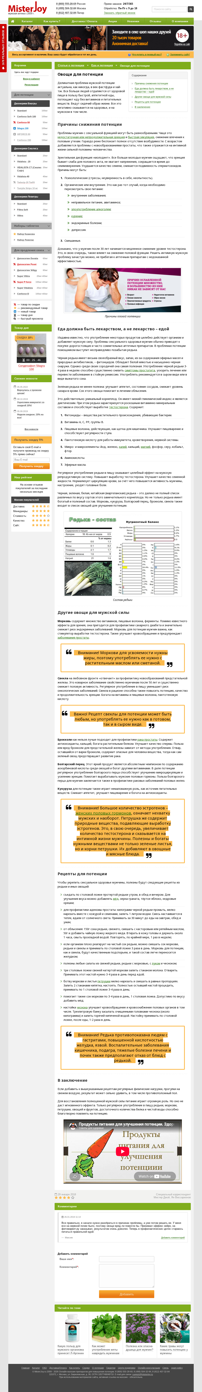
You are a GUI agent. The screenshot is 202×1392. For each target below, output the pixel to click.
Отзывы (155, 21)
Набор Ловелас (25, 240)
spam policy (177, 1368)
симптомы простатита (140, 370)
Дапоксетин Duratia (27, 258)
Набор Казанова (26, 234)
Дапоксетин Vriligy (27, 270)
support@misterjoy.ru (142, 1374)
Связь (166, 1368)
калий (123, 447)
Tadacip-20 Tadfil (26, 182)
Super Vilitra (23, 276)
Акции (112, 21)
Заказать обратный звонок (119, 12)
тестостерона (118, 407)
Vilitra (20, 215)
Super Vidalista (25, 288)
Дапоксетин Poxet (26, 264)
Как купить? (52, 21)
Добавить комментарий (173, 1237)
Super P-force (24, 282)
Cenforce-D (23, 294)
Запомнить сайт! (180, 54)
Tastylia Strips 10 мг (27, 188)
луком (156, 963)
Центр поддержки (126, 1368)
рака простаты (147, 739)
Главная (26, 1368)
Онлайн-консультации (149, 1368)
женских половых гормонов (103, 813)
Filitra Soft (22, 209)
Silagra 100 (22, 128)
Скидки (86, 1368)
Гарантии (110, 1368)
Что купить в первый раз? (147, 54)
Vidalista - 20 (23, 161)
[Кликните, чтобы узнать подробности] (101, 38)
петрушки (103, 981)
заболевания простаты (73, 637)
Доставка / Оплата (84, 21)
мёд (116, 899)
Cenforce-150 (24, 140)
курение (76, 216)
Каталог (27, 21)
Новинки (133, 21)
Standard (22, 110)
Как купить (74, 1368)
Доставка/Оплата (58, 1368)
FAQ (44, 1368)
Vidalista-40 (23, 176)
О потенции (98, 1368)
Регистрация (31, 85)
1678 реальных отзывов (3, 47)
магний (145, 447)
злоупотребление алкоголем (91, 209)
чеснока (82, 1007)
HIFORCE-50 (23, 134)
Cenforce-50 (23, 122)
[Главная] (12, 21)
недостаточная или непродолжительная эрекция (91, 137)
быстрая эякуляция (141, 137)
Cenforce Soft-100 (26, 116)
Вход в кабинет (31, 79)
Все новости (31, 429)
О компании (180, 21)
